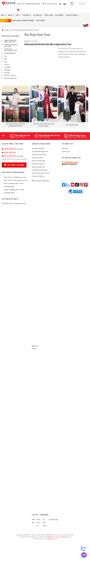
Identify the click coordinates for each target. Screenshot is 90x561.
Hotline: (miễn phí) (29, 4)
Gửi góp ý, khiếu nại (38, 176)
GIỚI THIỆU (40, 20)
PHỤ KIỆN (58, 15)
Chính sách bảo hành (38, 161)
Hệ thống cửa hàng (50, 4)
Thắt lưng (7, 70)
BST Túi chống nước (10, 78)
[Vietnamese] (18, 10)
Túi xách (6, 64)
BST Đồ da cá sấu (9, 75)
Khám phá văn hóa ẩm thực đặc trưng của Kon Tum (47, 44)
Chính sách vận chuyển (39, 155)
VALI (2, 15)
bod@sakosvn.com (19, 203)
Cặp (5, 62)
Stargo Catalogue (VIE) (11, 190)
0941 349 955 (10, 152)
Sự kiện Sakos (45, 522)
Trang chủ (7, 30)
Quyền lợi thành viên (38, 167)
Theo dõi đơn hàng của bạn (40, 173)
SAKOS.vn (28, 535)
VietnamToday (53, 519)
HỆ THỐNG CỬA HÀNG (15, 165)
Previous (4, 106)
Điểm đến (33, 521)
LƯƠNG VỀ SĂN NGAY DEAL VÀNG (10, 45)
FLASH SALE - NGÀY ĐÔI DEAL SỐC (10, 49)
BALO (10, 15)
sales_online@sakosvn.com (64, 537)
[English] (64, 4)
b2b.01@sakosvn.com (21, 180)
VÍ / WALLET (37, 15)
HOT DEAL (5, 20)
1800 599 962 (10, 148)
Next (85, 106)
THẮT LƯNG (48, 15)
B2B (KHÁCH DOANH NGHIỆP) (23, 20)
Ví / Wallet (7, 67)
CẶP (17, 15)
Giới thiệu (65, 148)
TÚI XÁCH (26, 15)
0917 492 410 (10, 156)
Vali (5, 56)
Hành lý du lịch (38, 522)
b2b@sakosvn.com (20, 177)
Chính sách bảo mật (38, 164)
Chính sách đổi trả (37, 158)
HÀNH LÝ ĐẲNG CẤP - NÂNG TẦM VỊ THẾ (10, 41)
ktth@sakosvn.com (52, 539)
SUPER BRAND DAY (10, 53)
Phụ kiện (7, 73)
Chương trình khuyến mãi (40, 151)
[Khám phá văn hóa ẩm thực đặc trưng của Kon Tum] (40, 54)
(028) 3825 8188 (7, 203)
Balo (5, 59)
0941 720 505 (8, 180)
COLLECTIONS (71, 15)
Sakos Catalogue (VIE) (11, 183)
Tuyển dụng (65, 151)
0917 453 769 (8, 177)
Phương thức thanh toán (39, 170)
